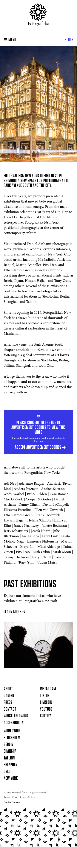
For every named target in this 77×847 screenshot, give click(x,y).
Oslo (7, 771)
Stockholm (12, 737)
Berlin (8, 744)
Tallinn (9, 758)
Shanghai (11, 751)
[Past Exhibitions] (38, 645)
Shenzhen (10, 764)
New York (11, 778)
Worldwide (12, 731)
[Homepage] (38, 16)
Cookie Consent (12, 802)
